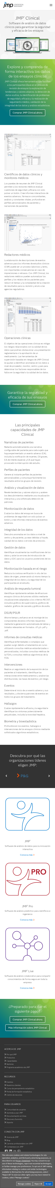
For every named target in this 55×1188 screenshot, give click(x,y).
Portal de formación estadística (19, 1091)
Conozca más (26, 855)
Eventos (9, 1082)
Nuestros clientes (13, 1085)
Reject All (38, 1184)
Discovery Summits (14, 1119)
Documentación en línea (16, 1116)
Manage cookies (24, 1184)
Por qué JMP (11, 1054)
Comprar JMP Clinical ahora (27, 112)
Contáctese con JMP (14, 1147)
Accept (48, 1184)
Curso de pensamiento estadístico (20, 1088)
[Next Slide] (48, 776)
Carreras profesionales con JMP (19, 1143)
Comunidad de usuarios (16, 1109)
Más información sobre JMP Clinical (27, 1027)
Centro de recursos (14, 1095)
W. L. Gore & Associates (24, 775)
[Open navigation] (51, 5)
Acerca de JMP (12, 1137)
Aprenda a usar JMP (14, 1113)
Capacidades (11, 1061)
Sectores (10, 1064)
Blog (8, 1140)
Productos (10, 1057)
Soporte (9, 1122)
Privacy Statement (23, 1160)
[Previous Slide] (6, 776)
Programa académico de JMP (18, 1067)
